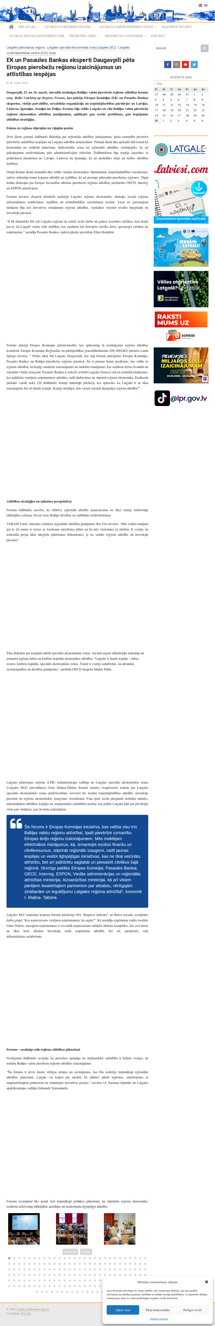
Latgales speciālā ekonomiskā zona (36, 36)
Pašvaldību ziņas (82, 36)
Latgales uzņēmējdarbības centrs (126, 27)
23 (203, 110)
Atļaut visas (123, 1310)
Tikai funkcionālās (158, 1310)
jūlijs (158, 83)
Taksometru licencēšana (123, 36)
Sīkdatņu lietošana (159, 1318)
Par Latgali (27, 27)
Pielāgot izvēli (192, 1310)
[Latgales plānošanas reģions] (11, 26)
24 (156, 115)
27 (179, 115)
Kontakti (158, 36)
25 (164, 115)
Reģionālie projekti (177, 27)
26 (171, 115)
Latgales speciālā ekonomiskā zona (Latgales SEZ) (81, 47)
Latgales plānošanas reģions (67, 27)
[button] (207, 1282)
